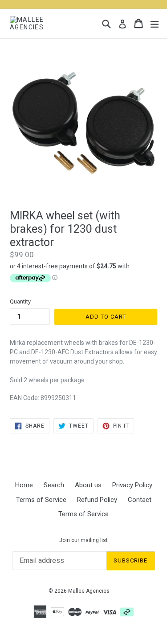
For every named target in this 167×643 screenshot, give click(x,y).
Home (24, 485)
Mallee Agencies (89, 591)
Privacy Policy (132, 485)
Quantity (20, 301)
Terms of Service (41, 500)
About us (88, 485)
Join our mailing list (83, 540)
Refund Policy (97, 500)
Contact (139, 500)
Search (54, 485)
